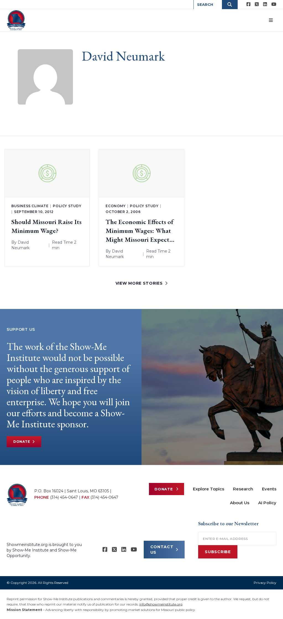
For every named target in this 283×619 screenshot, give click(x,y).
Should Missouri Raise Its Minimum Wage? (46, 226)
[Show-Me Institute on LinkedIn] (265, 4)
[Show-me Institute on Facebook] (248, 4)
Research (243, 488)
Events (269, 488)
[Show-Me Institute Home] (16, 20)
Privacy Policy (265, 583)
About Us (239, 502)
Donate (21, 441)
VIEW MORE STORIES (139, 283)
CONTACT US (162, 549)
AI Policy (267, 502)
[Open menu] (270, 20)
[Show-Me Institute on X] (257, 4)
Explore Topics (208, 488)
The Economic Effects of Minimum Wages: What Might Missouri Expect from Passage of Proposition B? (140, 230)
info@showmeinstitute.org (160, 604)
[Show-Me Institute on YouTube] (273, 4)
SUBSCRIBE (217, 551)
